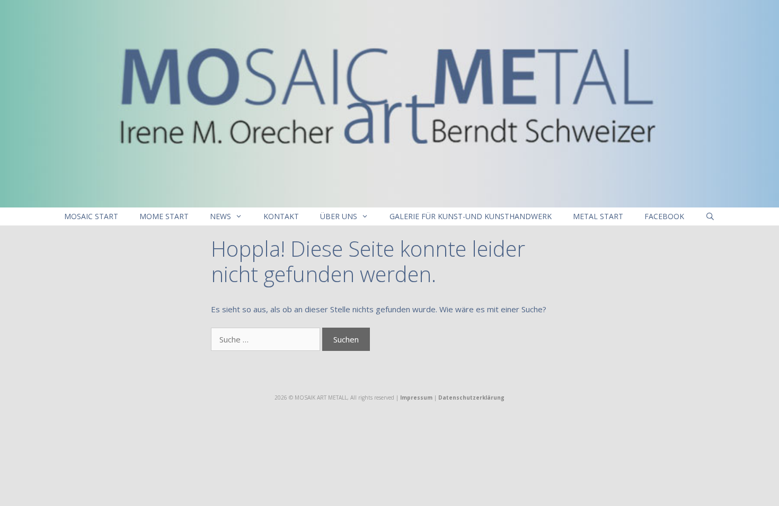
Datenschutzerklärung (471, 397)
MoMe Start (164, 216)
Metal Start (598, 216)
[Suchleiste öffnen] (710, 216)
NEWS (220, 216)
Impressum (416, 397)
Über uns (338, 216)
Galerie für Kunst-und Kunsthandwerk (471, 216)
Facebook (664, 216)
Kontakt (281, 216)
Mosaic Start (91, 216)
